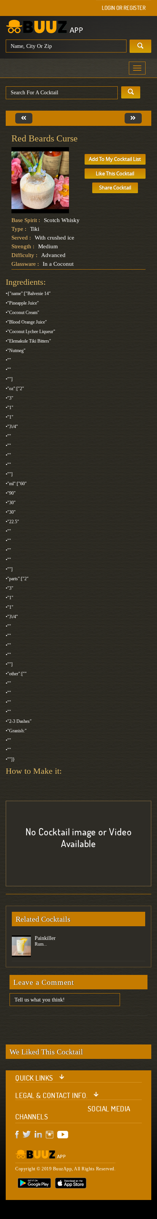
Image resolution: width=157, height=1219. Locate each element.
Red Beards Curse (44, 138)
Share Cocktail (115, 187)
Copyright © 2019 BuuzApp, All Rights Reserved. (65, 1168)
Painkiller (45, 938)
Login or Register (124, 7)
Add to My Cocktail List (115, 159)
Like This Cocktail (115, 173)
